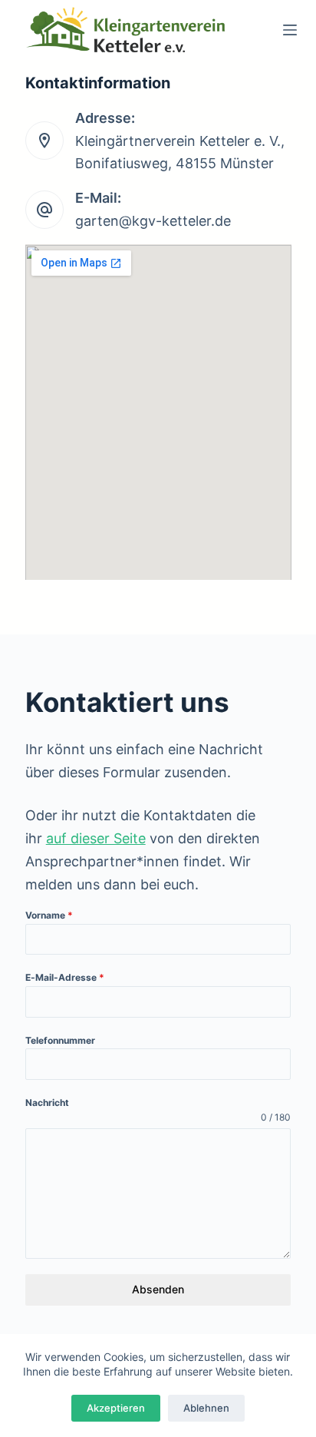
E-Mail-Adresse (64, 977)
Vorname (49, 915)
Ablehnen (206, 1408)
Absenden (158, 1289)
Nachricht (47, 1102)
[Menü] (290, 30)
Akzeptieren (116, 1408)
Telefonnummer (60, 1040)
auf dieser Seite (96, 838)
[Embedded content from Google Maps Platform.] (158, 412)
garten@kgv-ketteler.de (153, 221)
